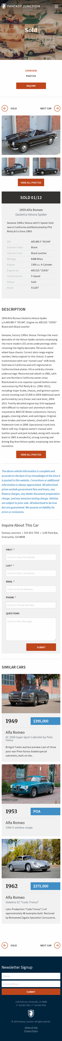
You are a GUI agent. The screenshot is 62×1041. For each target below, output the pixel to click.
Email (9, 581)
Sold (9, 108)
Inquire (31, 85)
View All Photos (31, 182)
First (9, 549)
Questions (13, 613)
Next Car (45, 108)
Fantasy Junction (21, 6)
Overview (31, 70)
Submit (41, 647)
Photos (31, 76)
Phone (10, 597)
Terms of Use (31, 1027)
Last (9, 565)
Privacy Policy (31, 1031)
